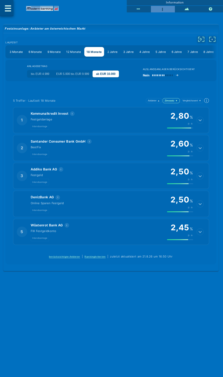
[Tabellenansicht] (139, 9)
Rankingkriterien (95, 256)
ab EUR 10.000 (105, 74)
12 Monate (73, 52)
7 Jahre (193, 52)
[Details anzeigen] (200, 120)
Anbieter (154, 100)
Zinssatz (171, 100)
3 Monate (16, 52)
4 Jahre (144, 52)
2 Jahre (112, 52)
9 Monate (54, 52)
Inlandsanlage (39, 126)
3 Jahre (128, 52)
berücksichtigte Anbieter (64, 256)
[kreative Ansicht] (187, 9)
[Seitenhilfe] (211, 9)
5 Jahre (160, 52)
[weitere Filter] (201, 39)
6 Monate (35, 52)
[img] (180, 155)
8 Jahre (208, 52)
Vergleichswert (191, 100)
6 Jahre (177, 52)
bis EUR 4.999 (40, 74)
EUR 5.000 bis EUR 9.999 (72, 74)
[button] (111, 120)
